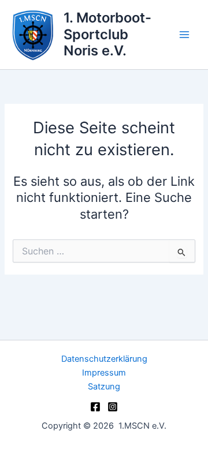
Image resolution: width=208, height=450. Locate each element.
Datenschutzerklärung (104, 359)
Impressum (104, 372)
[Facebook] (95, 407)
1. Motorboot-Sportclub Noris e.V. (107, 34)
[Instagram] (112, 407)
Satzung (104, 386)
